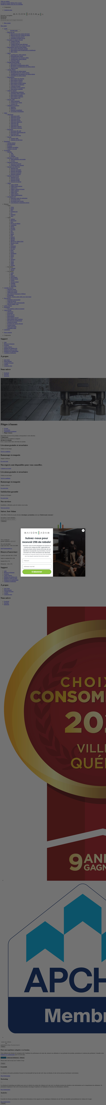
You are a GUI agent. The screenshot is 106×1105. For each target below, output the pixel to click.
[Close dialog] (83, 530)
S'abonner (37, 571)
